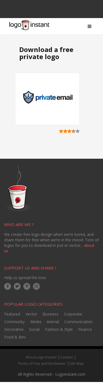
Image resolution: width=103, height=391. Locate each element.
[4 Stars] (73, 131)
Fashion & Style (59, 329)
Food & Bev (15, 337)
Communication (78, 321)
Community (14, 321)
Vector (31, 314)
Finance (85, 329)
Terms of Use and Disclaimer (42, 363)
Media (35, 321)
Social (34, 329)
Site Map (76, 363)
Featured (12, 314)
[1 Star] (61, 131)
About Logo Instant (41, 357)
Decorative (14, 329)
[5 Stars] (78, 131)
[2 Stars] (65, 131)
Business (51, 314)
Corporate (73, 314)
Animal (53, 321)
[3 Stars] (69, 131)
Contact (66, 357)
